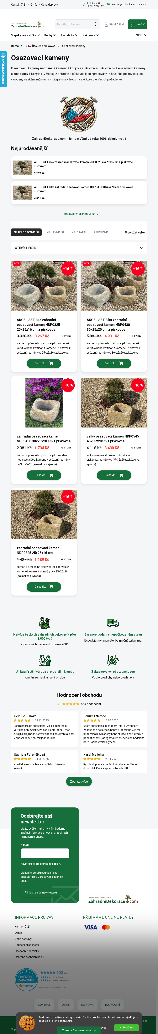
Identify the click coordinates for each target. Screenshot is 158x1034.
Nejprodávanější (26, 232)
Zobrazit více (79, 781)
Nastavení (101, 1027)
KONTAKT (44, 1004)
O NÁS (66, 1004)
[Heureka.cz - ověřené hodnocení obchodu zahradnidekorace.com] (45, 979)
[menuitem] (25, 35)
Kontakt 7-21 (19, 4)
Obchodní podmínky (27, 951)
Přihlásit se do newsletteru (41, 892)
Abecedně (101, 232)
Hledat (95, 24)
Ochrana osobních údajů (29, 957)
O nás (33, 4)
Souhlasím (128, 1027)
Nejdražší (78, 232)
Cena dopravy (49, 4)
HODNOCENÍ (112, 1004)
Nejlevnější (55, 232)
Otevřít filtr (25, 248)
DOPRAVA (87, 1004)
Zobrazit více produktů (79, 214)
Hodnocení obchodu (79, 695)
